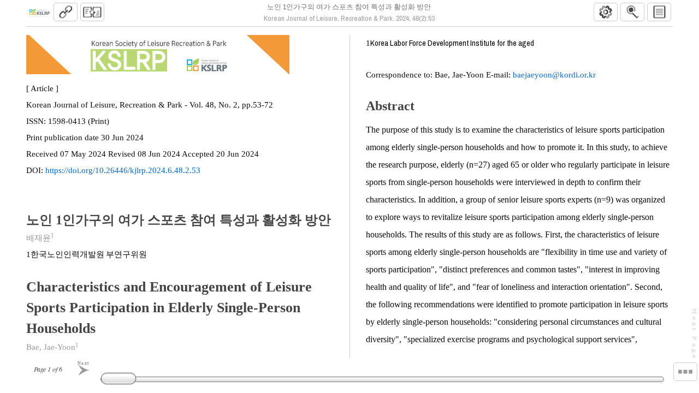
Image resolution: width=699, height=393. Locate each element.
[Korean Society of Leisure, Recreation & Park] (39, 12)
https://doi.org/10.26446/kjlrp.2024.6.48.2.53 (122, 170)
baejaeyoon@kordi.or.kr (554, 74)
